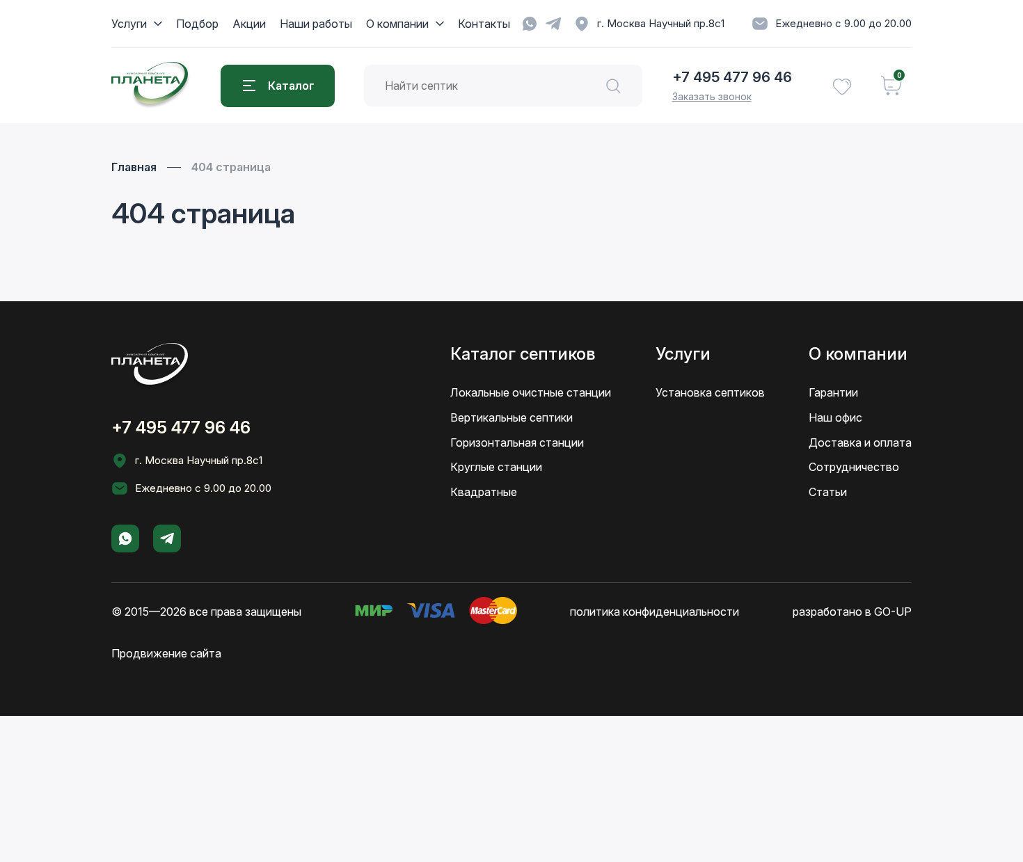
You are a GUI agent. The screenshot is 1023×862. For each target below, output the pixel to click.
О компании (397, 24)
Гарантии (833, 392)
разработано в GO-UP (852, 611)
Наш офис (835, 417)
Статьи (828, 492)
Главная (134, 167)
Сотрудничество (854, 467)
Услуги (129, 24)
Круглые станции (496, 467)
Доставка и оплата (860, 442)
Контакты (484, 24)
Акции (249, 24)
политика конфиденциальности (654, 611)
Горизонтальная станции (517, 442)
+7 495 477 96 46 (732, 77)
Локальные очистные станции (530, 392)
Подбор (197, 24)
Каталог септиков (522, 354)
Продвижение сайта (166, 653)
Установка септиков (710, 392)
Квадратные (483, 492)
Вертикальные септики (511, 417)
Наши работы (316, 24)
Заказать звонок (712, 96)
